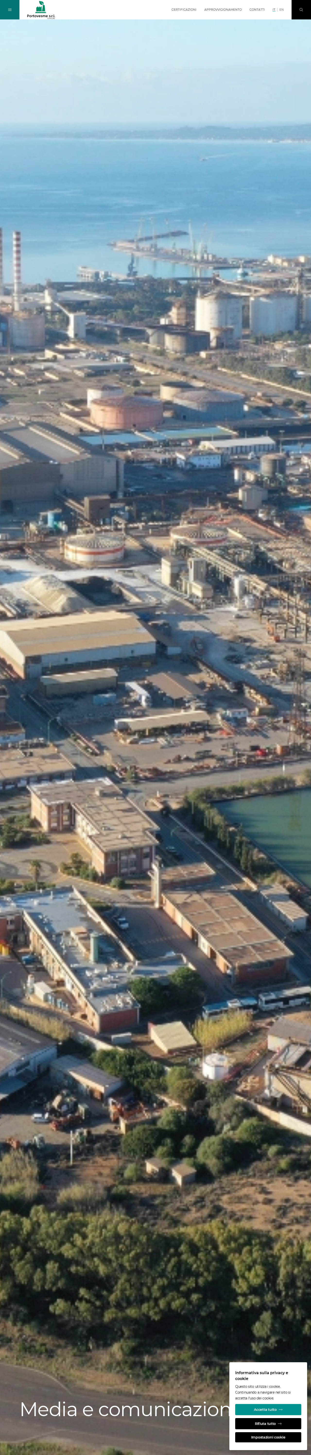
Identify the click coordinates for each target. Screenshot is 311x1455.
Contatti (257, 9)
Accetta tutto (265, 1409)
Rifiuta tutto (265, 1423)
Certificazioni (184, 9)
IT (274, 9)
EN (281, 9)
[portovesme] (41, 10)
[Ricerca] (301, 9)
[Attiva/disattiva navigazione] (9, 9)
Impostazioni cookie (268, 1437)
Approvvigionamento (223, 9)
